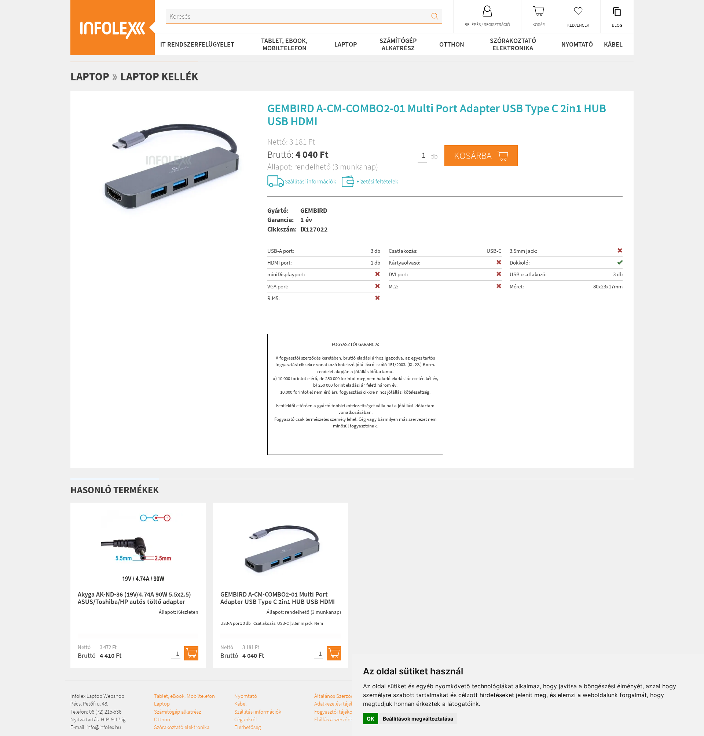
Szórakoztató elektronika (513, 44)
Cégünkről (245, 719)
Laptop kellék (159, 76)
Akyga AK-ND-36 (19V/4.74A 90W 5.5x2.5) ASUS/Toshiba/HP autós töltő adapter (134, 598)
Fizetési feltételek (377, 181)
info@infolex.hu (104, 727)
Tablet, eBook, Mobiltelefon (284, 44)
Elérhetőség (247, 727)
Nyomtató (577, 44)
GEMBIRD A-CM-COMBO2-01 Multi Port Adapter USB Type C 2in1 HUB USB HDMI (277, 598)
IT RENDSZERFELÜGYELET (197, 44)
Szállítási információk (310, 181)
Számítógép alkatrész (398, 44)
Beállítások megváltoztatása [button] (418, 718)
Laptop (345, 44)
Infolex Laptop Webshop (97, 695)
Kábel (613, 44)
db (434, 156)
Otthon (451, 44)
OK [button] (370, 718)
